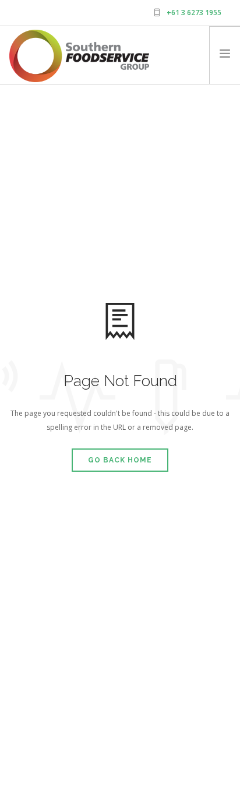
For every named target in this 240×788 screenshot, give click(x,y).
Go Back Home (120, 460)
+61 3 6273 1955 (194, 12)
